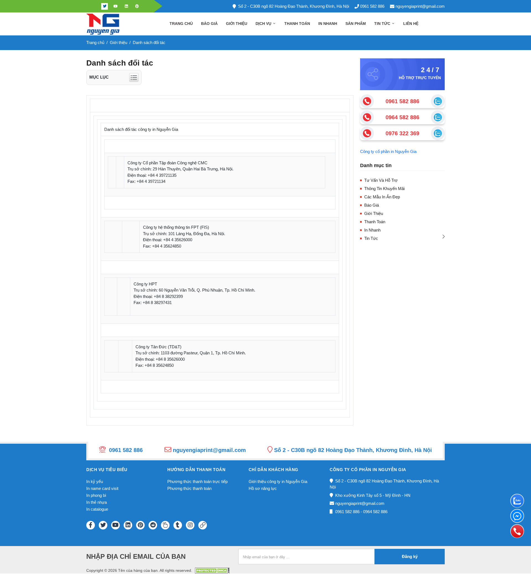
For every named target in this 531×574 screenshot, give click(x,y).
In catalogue (97, 509)
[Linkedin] (126, 6)
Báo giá (209, 23)
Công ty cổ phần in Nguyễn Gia (388, 151)
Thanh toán (297, 23)
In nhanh (327, 23)
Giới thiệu (236, 23)
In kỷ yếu (94, 481)
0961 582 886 (372, 6)
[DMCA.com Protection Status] (212, 570)
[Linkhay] (202, 525)
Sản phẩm (355, 23)
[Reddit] (153, 525)
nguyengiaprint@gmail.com (420, 6)
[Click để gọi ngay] (367, 101)
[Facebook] (93, 6)
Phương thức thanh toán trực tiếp (197, 481)
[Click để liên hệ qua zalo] (438, 101)
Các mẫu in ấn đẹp (382, 196)
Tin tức (382, 23)
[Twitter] (104, 6)
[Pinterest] (137, 6)
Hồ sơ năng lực (263, 488)
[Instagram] (190, 525)
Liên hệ (410, 23)
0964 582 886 (402, 117)
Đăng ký (410, 556)
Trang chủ (181, 23)
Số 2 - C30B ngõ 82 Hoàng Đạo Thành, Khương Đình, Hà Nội (293, 6)
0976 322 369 (402, 133)
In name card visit (102, 488)
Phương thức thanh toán (189, 488)
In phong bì (96, 495)
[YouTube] (115, 525)
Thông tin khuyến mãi (384, 188)
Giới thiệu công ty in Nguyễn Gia (278, 481)
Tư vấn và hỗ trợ (381, 180)
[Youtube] (115, 6)
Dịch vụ (264, 23)
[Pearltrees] (165, 525)
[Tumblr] (177, 525)
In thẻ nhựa (96, 502)
